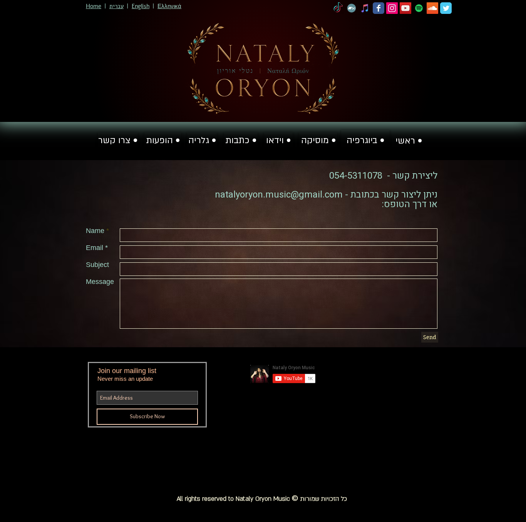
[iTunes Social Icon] (365, 8)
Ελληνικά (169, 6)
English (140, 6)
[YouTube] (405, 8)
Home (93, 6)
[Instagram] (392, 8)
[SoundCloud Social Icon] (432, 8)
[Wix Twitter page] (446, 8)
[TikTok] (338, 8)
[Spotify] (419, 8)
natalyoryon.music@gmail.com (279, 194)
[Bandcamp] (351, 8)
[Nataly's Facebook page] (378, 8)
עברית (116, 6)
